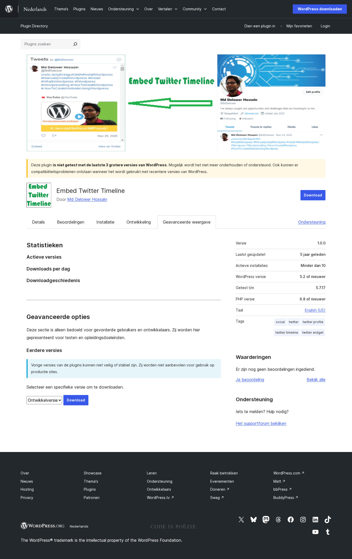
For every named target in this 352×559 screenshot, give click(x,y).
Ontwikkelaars (159, 489)
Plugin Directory (34, 26)
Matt (279, 481)
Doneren (220, 489)
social (280, 322)
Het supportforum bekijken (261, 423)
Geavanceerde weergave (187, 222)
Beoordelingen (70, 222)
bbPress (282, 489)
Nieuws (27, 481)
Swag (217, 497)
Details (38, 222)
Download (313, 195)
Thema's (91, 481)
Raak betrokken (224, 473)
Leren (152, 473)
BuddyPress (285, 497)
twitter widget (312, 332)
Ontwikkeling (139, 222)
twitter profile (313, 322)
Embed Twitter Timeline (90, 190)
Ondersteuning (311, 222)
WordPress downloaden (320, 9)
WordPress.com (289, 473)
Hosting (27, 489)
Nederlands (79, 526)
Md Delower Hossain (87, 199)
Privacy (27, 497)
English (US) (315, 310)
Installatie (105, 222)
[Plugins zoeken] (75, 44)
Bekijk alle (316, 379)
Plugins (90, 489)
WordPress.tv (160, 497)
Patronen (91, 497)
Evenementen (222, 481)
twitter (294, 322)
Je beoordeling (250, 379)
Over (25, 473)
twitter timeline (286, 332)
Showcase (93, 473)
